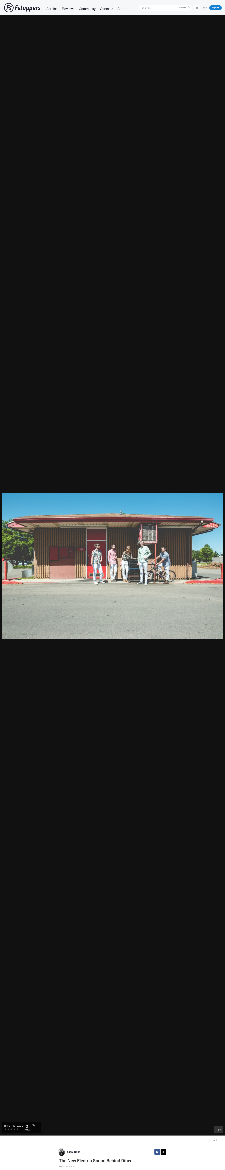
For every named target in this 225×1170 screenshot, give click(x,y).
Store (121, 8)
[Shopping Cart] (196, 7)
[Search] (189, 7)
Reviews (68, 8)
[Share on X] (163, 1152)
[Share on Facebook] (157, 1152)
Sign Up (215, 7)
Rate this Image (13, 1125)
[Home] (22, 7)
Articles (52, 8)
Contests (106, 8)
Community (87, 8)
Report (218, 1140)
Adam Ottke (73, 1152)
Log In (204, 7)
